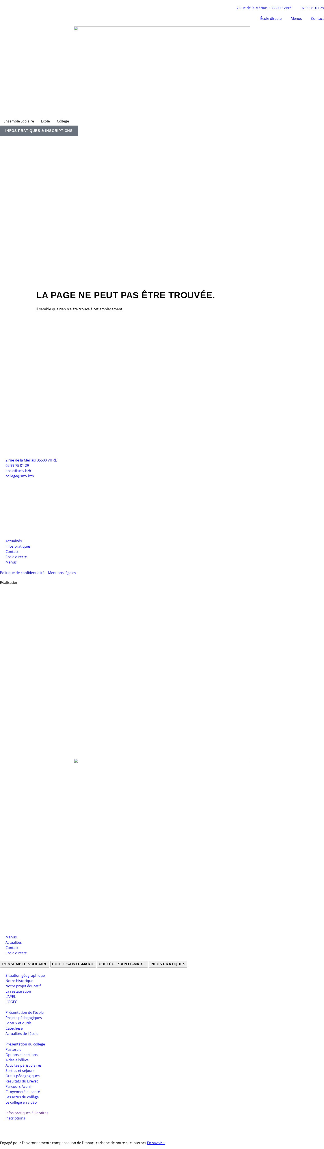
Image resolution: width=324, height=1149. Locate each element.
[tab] (24, 964)
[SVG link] (162, 666)
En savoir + (156, 1142)
